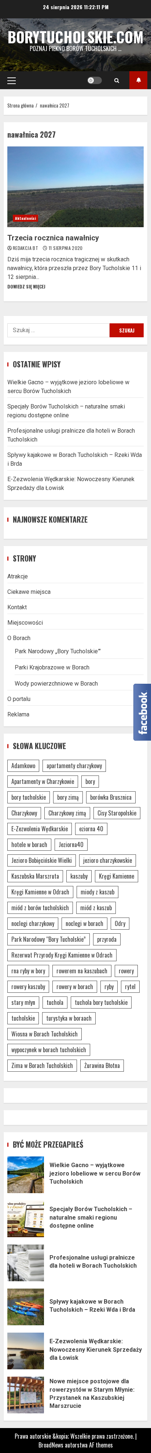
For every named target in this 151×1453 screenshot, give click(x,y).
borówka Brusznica (111, 797)
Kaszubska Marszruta (35, 876)
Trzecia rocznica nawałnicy (75, 186)
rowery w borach (74, 986)
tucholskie (23, 1018)
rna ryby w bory (28, 970)
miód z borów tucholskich (40, 907)
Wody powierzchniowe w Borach (56, 683)
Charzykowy (24, 813)
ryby (109, 986)
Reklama (18, 714)
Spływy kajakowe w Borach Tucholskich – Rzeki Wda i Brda (25, 1307)
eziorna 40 (91, 828)
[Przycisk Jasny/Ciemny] (94, 80)
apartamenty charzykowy (74, 765)
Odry (120, 923)
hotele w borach (29, 844)
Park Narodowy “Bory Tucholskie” (48, 939)
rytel (130, 986)
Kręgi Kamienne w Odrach (40, 891)
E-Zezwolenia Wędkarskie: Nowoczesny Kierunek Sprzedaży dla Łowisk (25, 1351)
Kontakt (17, 607)
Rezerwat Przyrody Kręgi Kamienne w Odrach (62, 955)
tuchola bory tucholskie (101, 1002)
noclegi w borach (84, 923)
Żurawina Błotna (102, 1065)
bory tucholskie (28, 797)
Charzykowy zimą (67, 813)
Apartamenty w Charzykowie (42, 781)
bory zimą (68, 797)
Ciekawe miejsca (29, 591)
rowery (126, 970)
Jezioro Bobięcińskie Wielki (41, 860)
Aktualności (25, 218)
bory (90, 781)
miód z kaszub (96, 907)
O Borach (18, 638)
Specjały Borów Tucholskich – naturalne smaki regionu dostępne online (25, 1218)
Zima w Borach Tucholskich (42, 1065)
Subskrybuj (138, 80)
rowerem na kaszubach (81, 970)
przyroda (107, 939)
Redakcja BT (26, 248)
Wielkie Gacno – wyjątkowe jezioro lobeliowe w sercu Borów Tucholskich (25, 1174)
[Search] (116, 80)
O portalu (18, 698)
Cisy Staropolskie (116, 813)
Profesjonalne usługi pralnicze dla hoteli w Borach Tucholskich (25, 1263)
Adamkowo (23, 765)
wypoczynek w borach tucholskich (48, 1049)
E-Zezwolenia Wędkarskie (39, 828)
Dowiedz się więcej (26, 286)
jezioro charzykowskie (107, 860)
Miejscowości (25, 622)
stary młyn (23, 1002)
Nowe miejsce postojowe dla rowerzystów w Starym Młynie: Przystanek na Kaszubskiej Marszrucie (25, 1395)
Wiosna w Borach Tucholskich (44, 1033)
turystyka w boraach (69, 1018)
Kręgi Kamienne (116, 876)
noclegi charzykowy (32, 923)
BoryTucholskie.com (76, 37)
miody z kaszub (97, 891)
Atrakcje (17, 576)
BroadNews (50, 1445)
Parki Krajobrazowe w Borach (52, 667)
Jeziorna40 (71, 844)
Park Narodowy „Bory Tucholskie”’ (58, 651)
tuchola (55, 1002)
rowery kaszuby (28, 986)
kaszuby (79, 876)
